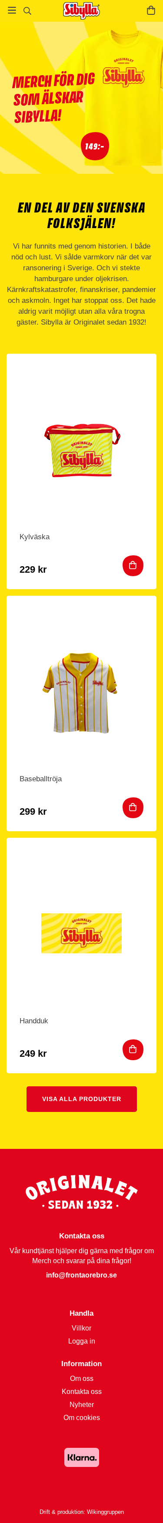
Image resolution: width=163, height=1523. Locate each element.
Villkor (81, 1328)
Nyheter (82, 1404)
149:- (95, 145)
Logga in (81, 1341)
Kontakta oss (82, 1391)
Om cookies (81, 1417)
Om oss (81, 1378)
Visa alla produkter (81, 1098)
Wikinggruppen (105, 1512)
